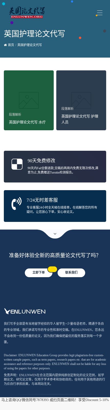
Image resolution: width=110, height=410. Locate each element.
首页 (11, 45)
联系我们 (71, 272)
